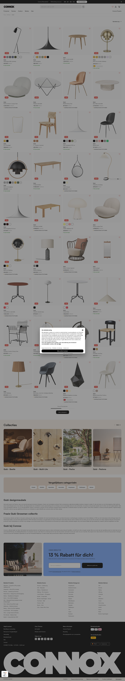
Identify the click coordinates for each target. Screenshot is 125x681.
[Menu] (7, 672)
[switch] (4, 675)
